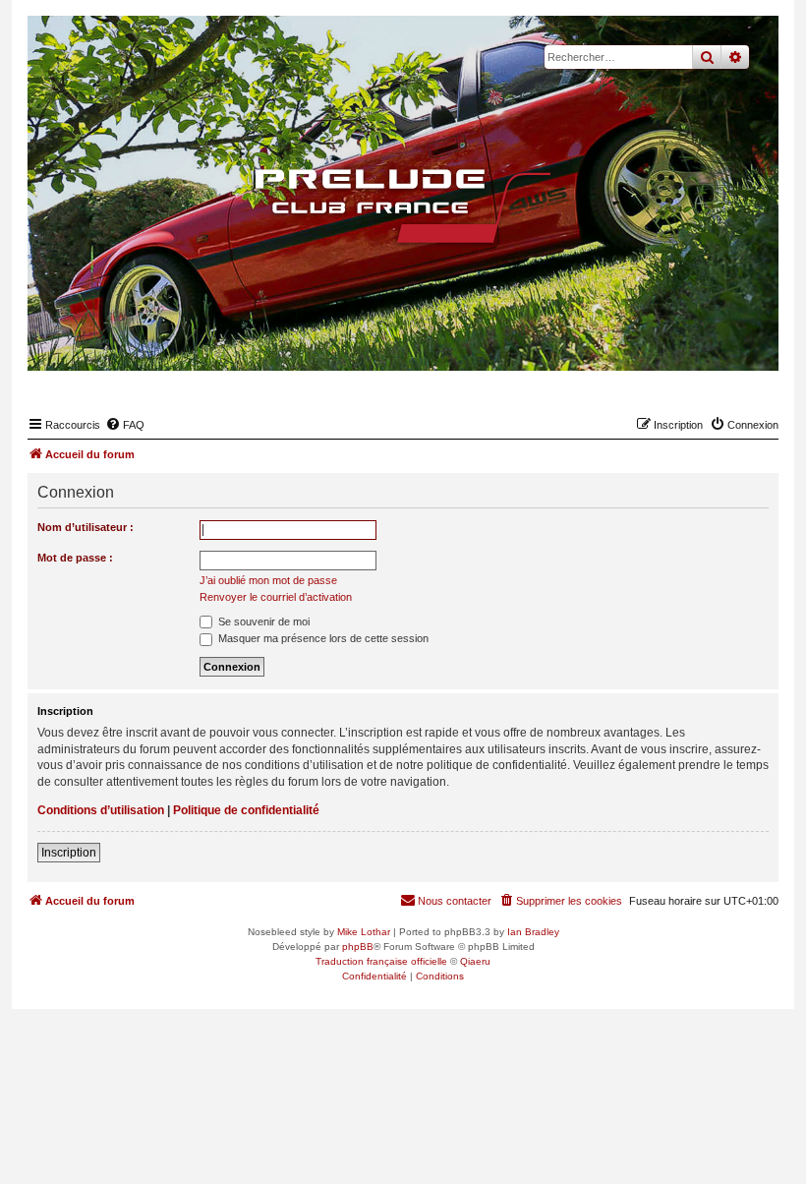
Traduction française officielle (381, 961)
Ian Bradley (533, 931)
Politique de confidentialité (246, 810)
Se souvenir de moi (262, 621)
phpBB (358, 946)
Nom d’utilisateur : (85, 527)
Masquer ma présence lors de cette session (322, 638)
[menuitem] (124, 425)
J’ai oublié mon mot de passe (268, 580)
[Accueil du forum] (403, 205)
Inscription (68, 852)
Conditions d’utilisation (100, 810)
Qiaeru (475, 961)
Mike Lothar (363, 931)
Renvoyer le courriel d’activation (276, 597)
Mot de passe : (75, 557)
